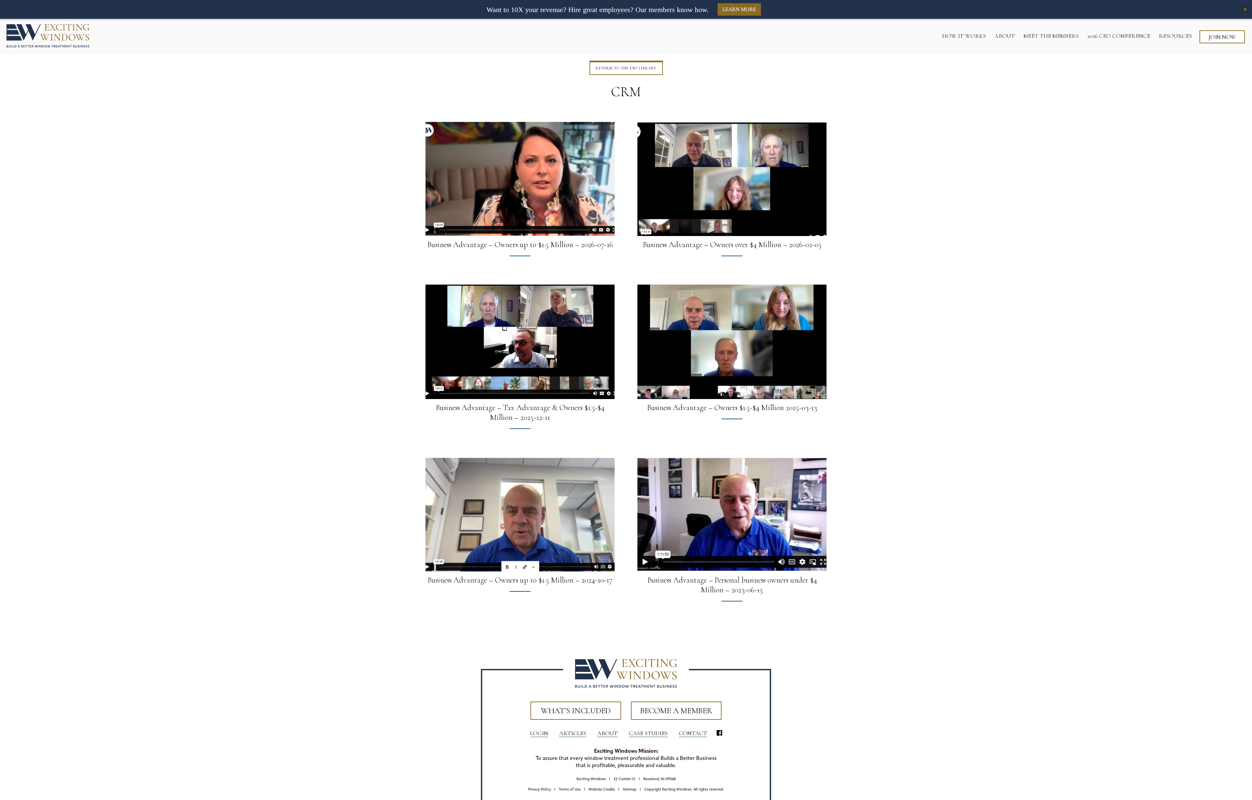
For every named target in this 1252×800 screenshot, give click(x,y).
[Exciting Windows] (48, 35)
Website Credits (602, 790)
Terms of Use (570, 790)
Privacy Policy (539, 790)
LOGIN (539, 733)
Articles (572, 733)
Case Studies (648, 733)
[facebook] (719, 733)
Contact (693, 733)
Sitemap (629, 790)
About (607, 733)
